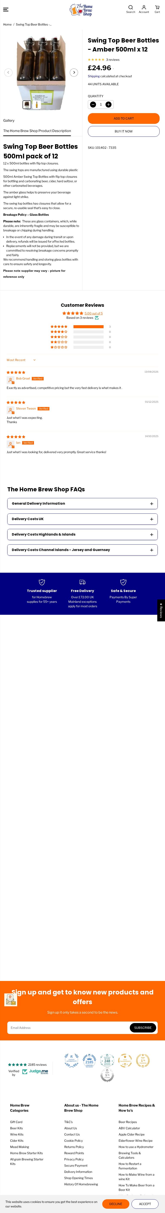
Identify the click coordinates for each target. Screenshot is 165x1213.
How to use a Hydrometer (136, 1147)
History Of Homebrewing (81, 1184)
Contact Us (72, 1134)
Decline (115, 1204)
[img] (16, 372)
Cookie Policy (73, 1140)
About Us (70, 1128)
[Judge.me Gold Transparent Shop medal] (125, 1060)
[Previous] (8, 72)
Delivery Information (78, 1172)
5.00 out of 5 (94, 313)
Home (7, 24)
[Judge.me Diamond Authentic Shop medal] (71, 1060)
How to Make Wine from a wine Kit (136, 1177)
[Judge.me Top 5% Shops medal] (107, 1075)
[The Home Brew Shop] (81, 10)
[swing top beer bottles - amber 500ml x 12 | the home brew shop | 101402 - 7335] (41, 72)
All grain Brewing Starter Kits (26, 1161)
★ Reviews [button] (161, 610)
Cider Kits (16, 1140)
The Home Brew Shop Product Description (37, 131)
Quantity (95, 96)
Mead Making (19, 1147)
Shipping (94, 76)
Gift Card (16, 1122)
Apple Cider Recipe (132, 1134)
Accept (145, 1204)
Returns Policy (74, 1147)
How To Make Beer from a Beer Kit (136, 1187)
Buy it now (124, 131)
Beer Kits (16, 1128)
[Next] (74, 72)
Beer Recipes (128, 1122)
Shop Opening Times (78, 1178)
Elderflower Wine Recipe (136, 1140)
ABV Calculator (129, 1128)
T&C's (68, 1122)
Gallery (8, 120)
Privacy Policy (74, 1159)
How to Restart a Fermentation (130, 1166)
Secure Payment (75, 1165)
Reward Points (74, 1153)
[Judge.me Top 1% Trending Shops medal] (143, 1060)
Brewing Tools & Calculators (130, 1155)
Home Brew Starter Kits (26, 1153)
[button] (5, 9)
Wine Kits (16, 1134)
